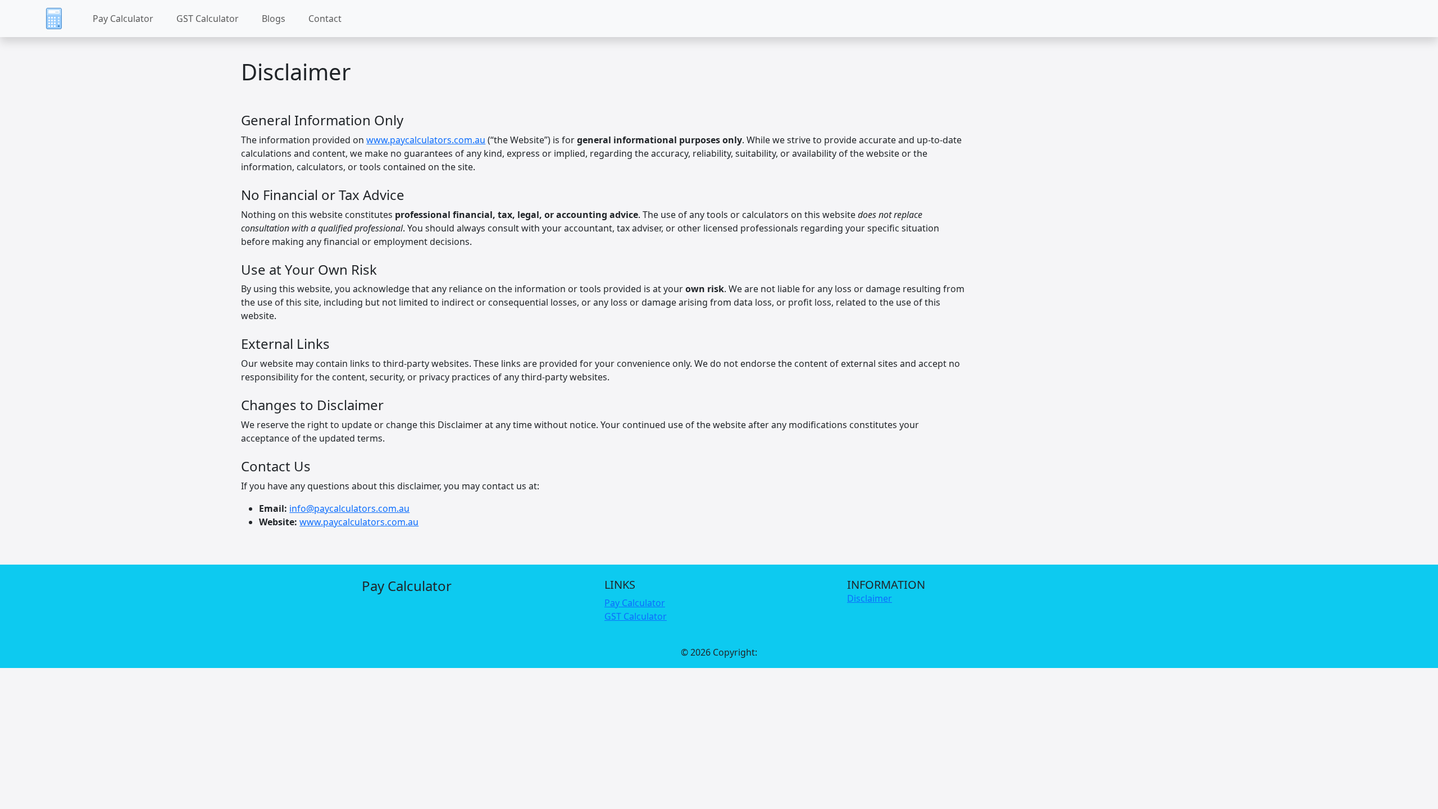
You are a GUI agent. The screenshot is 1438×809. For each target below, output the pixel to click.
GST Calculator (207, 18)
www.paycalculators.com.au (425, 140)
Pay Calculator (123, 18)
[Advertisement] (719, 786)
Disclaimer (869, 598)
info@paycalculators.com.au (349, 508)
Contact (325, 18)
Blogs (273, 18)
